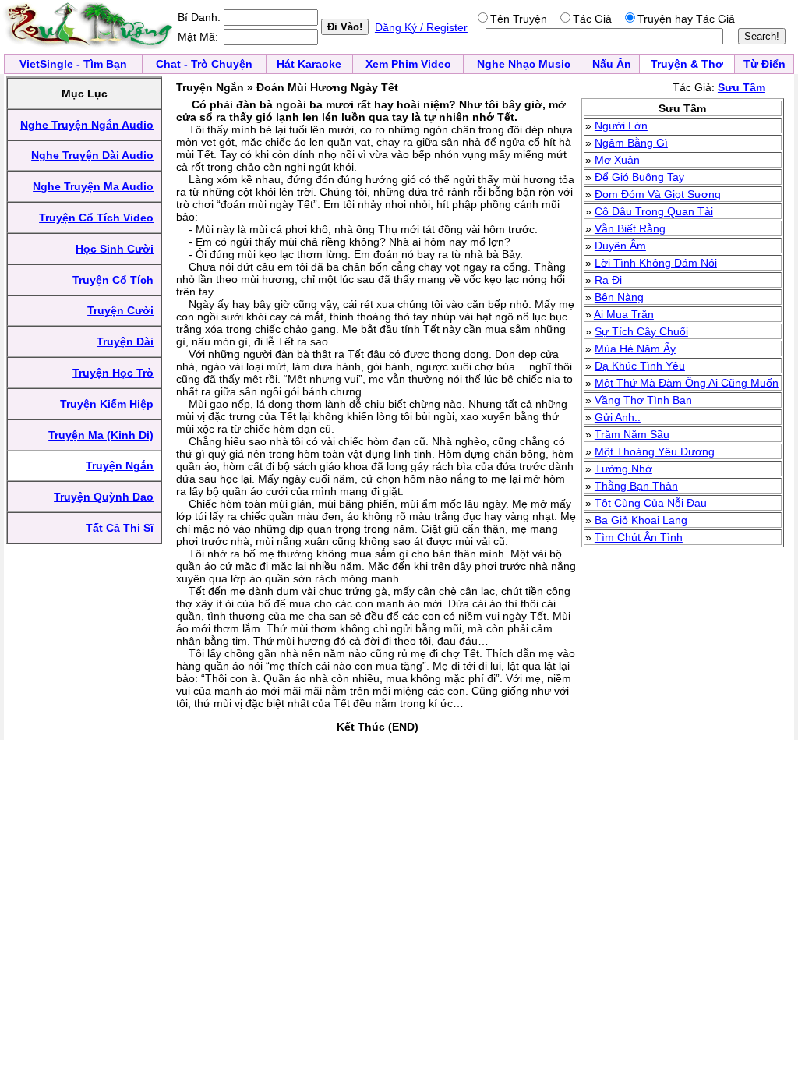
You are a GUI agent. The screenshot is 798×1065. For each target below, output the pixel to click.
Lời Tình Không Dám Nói (656, 263)
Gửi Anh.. (618, 417)
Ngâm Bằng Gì (631, 142)
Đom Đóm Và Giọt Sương (658, 194)
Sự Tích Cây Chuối (641, 331)
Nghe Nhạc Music (523, 64)
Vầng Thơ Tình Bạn (643, 400)
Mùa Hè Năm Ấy (635, 348)
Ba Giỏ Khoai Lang (641, 520)
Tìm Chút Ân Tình (639, 537)
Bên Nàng (619, 297)
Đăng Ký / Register (421, 27)
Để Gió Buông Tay (639, 177)
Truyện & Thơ (687, 64)
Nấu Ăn (611, 64)
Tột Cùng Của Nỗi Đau (651, 503)
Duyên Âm (620, 245)
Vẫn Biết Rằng (630, 228)
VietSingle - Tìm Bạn (73, 64)
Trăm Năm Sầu (632, 434)
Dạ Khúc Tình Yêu (640, 365)
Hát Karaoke (309, 64)
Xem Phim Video (408, 64)
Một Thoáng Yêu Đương (655, 451)
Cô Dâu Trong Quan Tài (654, 211)
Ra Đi (608, 280)
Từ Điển (764, 64)
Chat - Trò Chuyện (204, 64)
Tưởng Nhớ (623, 468)
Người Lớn (621, 125)
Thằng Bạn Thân (636, 485)
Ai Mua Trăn (624, 314)
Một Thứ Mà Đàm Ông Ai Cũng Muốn (687, 383)
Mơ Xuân (617, 160)
